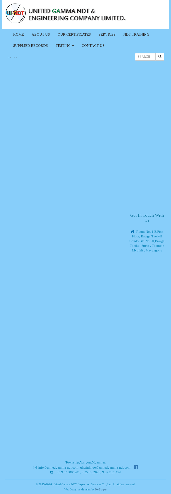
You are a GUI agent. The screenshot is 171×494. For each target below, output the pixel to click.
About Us (41, 34)
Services (107, 34)
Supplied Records (30, 45)
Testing (64, 45)
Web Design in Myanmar (77, 489)
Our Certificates (74, 34)
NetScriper (101, 489)
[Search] (159, 57)
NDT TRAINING (136, 34)
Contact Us (93, 45)
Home (18, 34)
